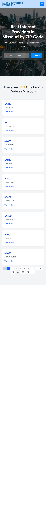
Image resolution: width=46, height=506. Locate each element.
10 (13, 272)
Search (37, 56)
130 (23, 272)
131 (28, 272)
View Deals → (9, 111)
